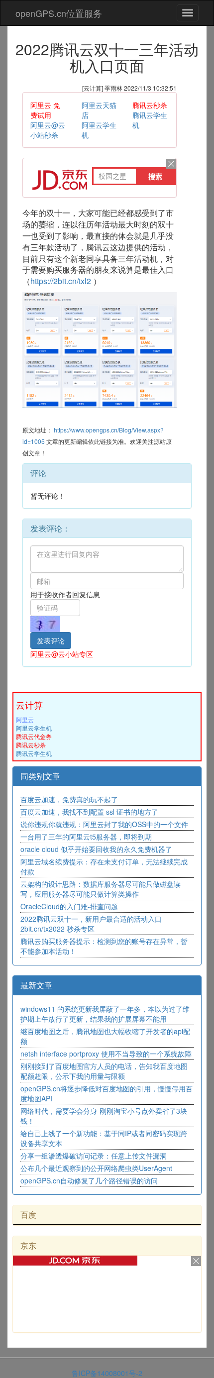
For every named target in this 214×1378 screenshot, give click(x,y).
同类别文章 (40, 776)
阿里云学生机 (34, 728)
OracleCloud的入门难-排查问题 (69, 906)
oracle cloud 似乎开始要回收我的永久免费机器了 (96, 849)
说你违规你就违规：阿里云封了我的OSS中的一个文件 (104, 824)
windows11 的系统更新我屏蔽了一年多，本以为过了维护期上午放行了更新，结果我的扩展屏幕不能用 (105, 1014)
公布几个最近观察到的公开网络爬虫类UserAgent (96, 1168)
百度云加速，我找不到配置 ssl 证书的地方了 (89, 812)
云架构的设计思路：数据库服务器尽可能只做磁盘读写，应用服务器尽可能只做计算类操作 (100, 889)
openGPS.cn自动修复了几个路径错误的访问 (89, 1180)
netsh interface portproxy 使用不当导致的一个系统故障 (106, 1054)
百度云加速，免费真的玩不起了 (69, 799)
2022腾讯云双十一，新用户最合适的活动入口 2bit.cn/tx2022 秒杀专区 (91, 924)
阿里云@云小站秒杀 (47, 130)
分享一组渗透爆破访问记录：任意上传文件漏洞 (93, 1156)
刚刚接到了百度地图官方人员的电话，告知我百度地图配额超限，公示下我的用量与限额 (104, 1071)
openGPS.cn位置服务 (58, 12)
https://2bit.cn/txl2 (60, 281)
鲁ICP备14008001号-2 (107, 1373)
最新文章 (36, 985)
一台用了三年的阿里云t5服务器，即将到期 (86, 837)
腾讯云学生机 (34, 753)
